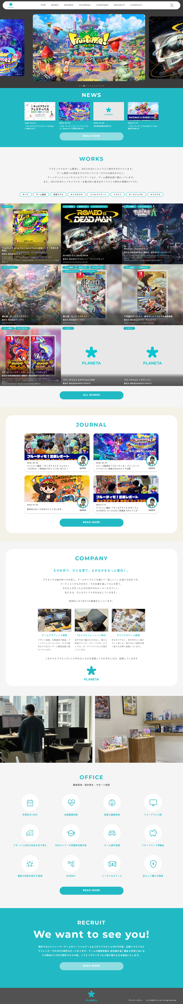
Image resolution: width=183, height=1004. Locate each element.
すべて (26, 194)
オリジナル (155, 194)
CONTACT (136, 5)
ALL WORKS (91, 395)
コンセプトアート (98, 194)
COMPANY (102, 5)
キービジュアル (136, 194)
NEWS (55, 5)
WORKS (69, 5)
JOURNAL (85, 5)
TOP (43, 5)
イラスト (117, 194)
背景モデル (58, 194)
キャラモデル (77, 194)
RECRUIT (119, 5)
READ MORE (91, 136)
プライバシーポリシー (135, 1000)
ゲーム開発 (41, 194)
